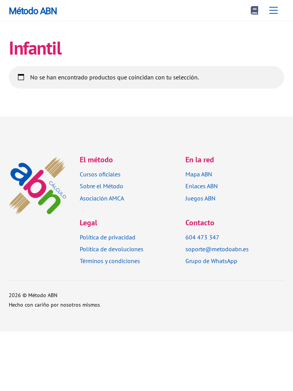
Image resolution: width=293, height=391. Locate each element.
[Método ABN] (37, 210)
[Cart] (254, 10)
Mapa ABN (198, 174)
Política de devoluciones (111, 249)
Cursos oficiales (100, 174)
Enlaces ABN (201, 186)
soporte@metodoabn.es (217, 249)
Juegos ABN (200, 198)
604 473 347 (202, 237)
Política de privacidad (107, 237)
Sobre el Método (101, 186)
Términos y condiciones (110, 261)
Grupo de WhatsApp (211, 261)
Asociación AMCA (102, 198)
